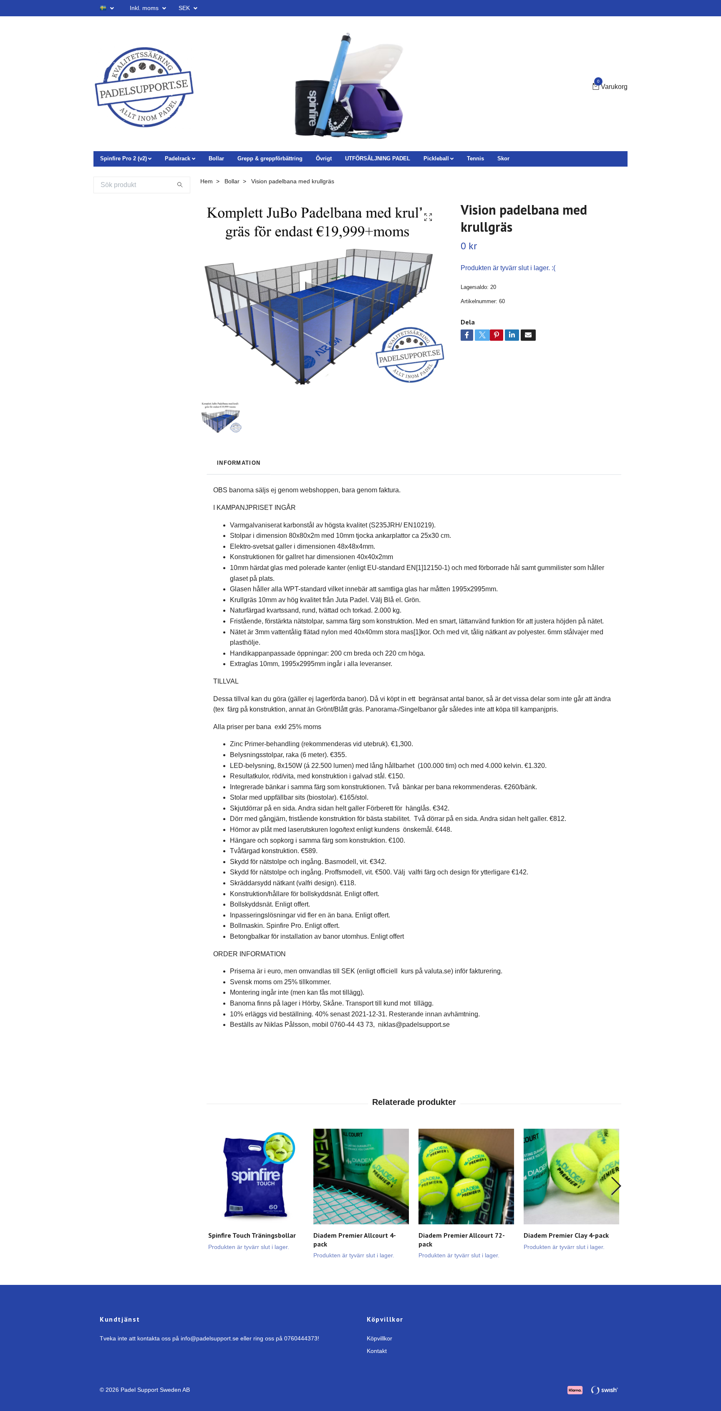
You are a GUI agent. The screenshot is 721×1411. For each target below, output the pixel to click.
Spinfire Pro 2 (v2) (123, 158)
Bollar (216, 158)
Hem (206, 181)
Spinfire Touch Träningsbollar (252, 1235)
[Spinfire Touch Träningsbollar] (256, 1176)
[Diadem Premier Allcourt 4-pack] (361, 1176)
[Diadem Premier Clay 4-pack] (571, 1176)
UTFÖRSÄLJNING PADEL (377, 158)
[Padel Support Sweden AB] (144, 87)
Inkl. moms (145, 8)
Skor (503, 158)
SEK (185, 8)
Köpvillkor (379, 1338)
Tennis (475, 158)
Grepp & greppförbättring (270, 158)
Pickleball (436, 158)
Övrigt (324, 158)
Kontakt (377, 1351)
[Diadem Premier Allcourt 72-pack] (466, 1176)
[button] (615, 1186)
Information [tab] (238, 463)
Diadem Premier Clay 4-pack (566, 1235)
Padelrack (177, 158)
